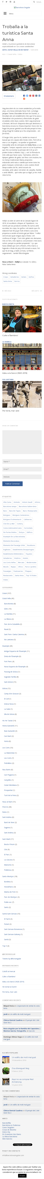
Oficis (20, 567)
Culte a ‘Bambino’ (10, 335)
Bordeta (7, 881)
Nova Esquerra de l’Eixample (15, 666)
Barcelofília (6, 1123)
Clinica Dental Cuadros (13, 1020)
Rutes (4, 812)
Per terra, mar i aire (10, 411)
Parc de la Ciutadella (11, 624)
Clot (5, 849)
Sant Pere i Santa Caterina (14, 634)
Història (17, 558)
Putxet (6, 924)
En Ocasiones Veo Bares (11, 1134)
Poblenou (7, 870)
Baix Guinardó (9, 731)
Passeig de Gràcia (11, 672)
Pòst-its (5, 807)
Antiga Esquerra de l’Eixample (15, 651)
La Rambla (8, 614)
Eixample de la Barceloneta (14, 537)
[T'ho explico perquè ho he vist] (22, 7)
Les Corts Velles (9, 562)
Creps (5, 277)
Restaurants (8, 575)
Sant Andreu (7, 817)
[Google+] (30, 95)
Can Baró (7, 736)
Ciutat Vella (13, 50)
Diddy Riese (31, 145)
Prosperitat (8, 790)
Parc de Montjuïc (10, 897)
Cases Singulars (8, 1127)
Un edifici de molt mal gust (20, 1014)
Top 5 (4, 946)
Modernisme (31, 562)
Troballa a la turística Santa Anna (17, 33)
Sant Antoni (8, 682)
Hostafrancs (8, 887)
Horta (6, 741)
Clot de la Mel (9, 524)
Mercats (21, 562)
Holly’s (17, 262)
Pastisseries (18, 571)
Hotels (25, 558)
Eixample (5, 646)
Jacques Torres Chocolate (12, 113)
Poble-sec (8, 902)
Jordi (5, 1014)
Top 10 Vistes (31, 575)
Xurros (17, 281)
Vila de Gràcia (9, 714)
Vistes (5, 580)
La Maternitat (9, 753)
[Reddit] (24, 98)
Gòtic (4, 50)
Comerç (20, 524)
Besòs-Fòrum (9, 844)
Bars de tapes (15, 511)
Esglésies (6, 550)
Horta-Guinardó (8, 726)
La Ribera (7, 619)
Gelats (23, 277)
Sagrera (7, 827)
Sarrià (6, 939)
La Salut (7, 709)
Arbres (37, 502)
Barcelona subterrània (27, 506)
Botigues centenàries (21, 515)
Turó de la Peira (10, 795)
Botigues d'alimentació (12, 519)
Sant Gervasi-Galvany (12, 934)
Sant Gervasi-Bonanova (13, 929)
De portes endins (10, 532)
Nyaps (13, 567)
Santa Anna (7, 281)
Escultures (31, 545)
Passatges (7, 571)
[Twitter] (27, 95)
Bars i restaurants (30, 511)
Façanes (29, 554)
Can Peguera (9, 775)
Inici (4, 54)
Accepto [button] (22, 1176)
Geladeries (14, 277)
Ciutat (4, 593)
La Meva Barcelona (9, 1136)
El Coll (6, 699)
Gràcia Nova (8, 704)
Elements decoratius (11, 541)
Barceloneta (8, 603)
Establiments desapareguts (23, 550)
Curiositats (28, 528)
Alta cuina (7, 502)
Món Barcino (7, 1139)
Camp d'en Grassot (11, 693)
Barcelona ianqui (10, 506)
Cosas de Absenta (9, 1130)
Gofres (31, 277)
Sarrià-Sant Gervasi (9, 914)
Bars (5, 511)
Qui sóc (32, 1031)
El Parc (6, 854)
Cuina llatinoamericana (12, 528)
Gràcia (4, 688)
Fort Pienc (8, 661)
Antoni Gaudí (27, 502)
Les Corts (6, 748)
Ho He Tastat (23, 50)
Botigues (6, 515)
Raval (6, 629)
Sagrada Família (10, 677)
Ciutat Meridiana (10, 785)
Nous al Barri (7, 802)
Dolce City (6, 1132)
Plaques (28, 571)
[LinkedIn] (39, 95)
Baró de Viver (9, 822)
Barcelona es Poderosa (11, 1125)
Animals (17, 502)
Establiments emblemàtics (13, 554)
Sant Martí (6, 839)
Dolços (21, 532)
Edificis (29, 532)
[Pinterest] (33, 95)
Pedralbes (8, 763)
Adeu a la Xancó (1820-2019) (14, 373)
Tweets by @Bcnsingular (11, 959)
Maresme (7, 865)
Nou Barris (6, 769)
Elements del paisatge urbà (14, 545)
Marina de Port (9, 892)
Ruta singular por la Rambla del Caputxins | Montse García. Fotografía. (22, 1029)
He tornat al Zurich (9, 987)
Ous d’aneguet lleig (20, 1068)
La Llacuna (8, 860)
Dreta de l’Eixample (11, 656)
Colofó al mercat (8, 971)
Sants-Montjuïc (8, 876)
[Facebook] (24, 95)
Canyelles (7, 780)
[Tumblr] (36, 95)
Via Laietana (8, 639)
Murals (6, 567)
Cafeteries (28, 519)
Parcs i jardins (30, 567)
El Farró (7, 919)
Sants (6, 907)
